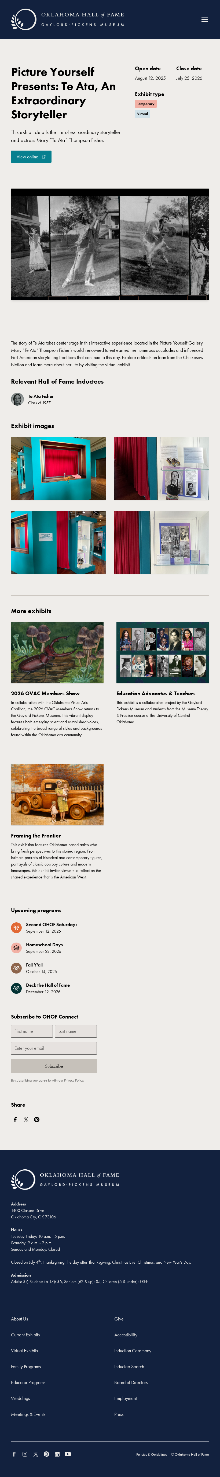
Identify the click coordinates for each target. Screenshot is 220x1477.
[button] (203, 19)
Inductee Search (129, 1366)
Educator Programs (28, 1382)
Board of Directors (131, 1382)
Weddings (20, 1398)
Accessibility (125, 1335)
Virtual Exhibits (24, 1350)
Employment (125, 1398)
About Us (19, 1319)
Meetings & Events (28, 1414)
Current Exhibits (25, 1335)
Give (119, 1319)
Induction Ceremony (132, 1350)
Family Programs (26, 1366)
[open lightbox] (58, 469)
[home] (67, 19)
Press (118, 1414)
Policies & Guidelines (151, 1454)
